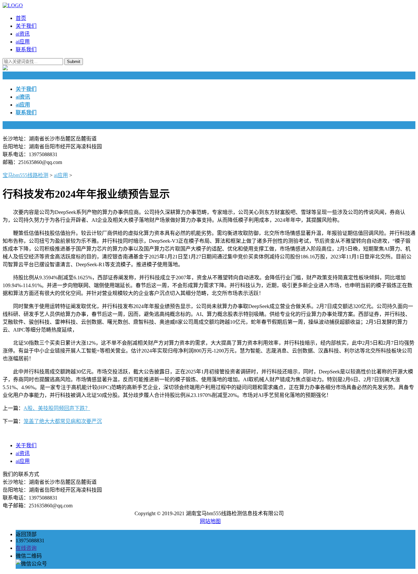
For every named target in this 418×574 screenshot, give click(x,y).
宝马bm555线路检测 (25, 175)
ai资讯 (23, 34)
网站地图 (210, 521)
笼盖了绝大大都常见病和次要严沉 (63, 421)
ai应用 (23, 41)
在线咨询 (26, 548)
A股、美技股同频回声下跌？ (57, 408)
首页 (21, 18)
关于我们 (26, 26)
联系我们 (26, 49)
